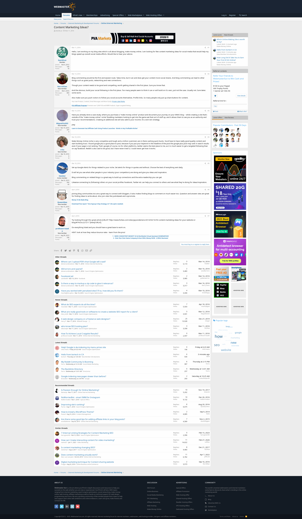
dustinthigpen (205, 421)
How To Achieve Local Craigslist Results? (79, 333)
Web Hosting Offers (154, 15)
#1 (208, 48)
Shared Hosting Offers (184, 498)
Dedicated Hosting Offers (185, 509)
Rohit (208, 414)
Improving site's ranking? (73, 404)
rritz (62, 149)
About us (235, 516)
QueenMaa (62, 202)
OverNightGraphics (67, 293)
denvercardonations (67, 264)
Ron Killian (62, 86)
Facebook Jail (67, 276)
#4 (208, 137)
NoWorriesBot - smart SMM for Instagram (80, 397)
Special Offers (118, 15)
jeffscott (207, 457)
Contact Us (212, 506)
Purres (63, 407)
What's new (77, 15)
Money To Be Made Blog (80, 200)
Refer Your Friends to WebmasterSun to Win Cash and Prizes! (228, 78)
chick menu (65, 349)
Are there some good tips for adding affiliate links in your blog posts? (93, 419)
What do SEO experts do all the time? (78, 304)
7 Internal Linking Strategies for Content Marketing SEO (87, 432)
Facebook (82, 279)
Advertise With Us (214, 503)
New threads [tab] (228, 35)
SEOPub (207, 328)
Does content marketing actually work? (79, 454)
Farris (63, 364)
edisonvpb (64, 329)
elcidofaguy (206, 293)
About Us (211, 496)
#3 (208, 111)
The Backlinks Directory (72, 369)
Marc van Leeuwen (67, 457)
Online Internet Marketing (93, 264)
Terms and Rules (225, 516)
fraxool (63, 414)
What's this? (243, 111)
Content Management (83, 414)
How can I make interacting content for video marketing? (88, 440)
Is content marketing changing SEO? (78, 447)
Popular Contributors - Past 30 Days (229, 125)
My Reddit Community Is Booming (77, 361)
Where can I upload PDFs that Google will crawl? (83, 261)
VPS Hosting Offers (183, 506)
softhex (207, 442)
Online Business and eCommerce (87, 464)
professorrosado (62, 229)
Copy (215, 106)
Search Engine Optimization (94, 271)
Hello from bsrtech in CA (72, 354)
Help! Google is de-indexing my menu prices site (83, 347)
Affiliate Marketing (153, 502)
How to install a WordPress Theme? (77, 411)
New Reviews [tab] (229, 117)
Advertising (105, 15)
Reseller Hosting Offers (184, 502)
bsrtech (63, 357)
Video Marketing (82, 442)
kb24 (208, 356)
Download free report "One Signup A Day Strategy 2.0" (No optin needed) (97, 204)
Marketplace (212, 510)
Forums (66, 15)
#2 (208, 74)
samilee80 (64, 279)
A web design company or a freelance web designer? (85, 319)
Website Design (82, 321)
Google (87, 379)
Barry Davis (206, 285)
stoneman (64, 450)
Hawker (62, 176)
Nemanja (64, 392)
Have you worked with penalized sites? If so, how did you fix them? (92, 290)
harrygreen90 (65, 435)
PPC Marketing (152, 498)
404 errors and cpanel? (72, 268)
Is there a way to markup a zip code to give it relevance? (87, 283)
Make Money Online (224, 46)
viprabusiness (205, 407)
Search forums (68, 19)
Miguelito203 (62, 123)
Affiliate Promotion (182, 491)
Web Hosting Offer (182, 495)
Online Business (152, 491)
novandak (64, 307)
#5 (208, 163)
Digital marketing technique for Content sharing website (87, 462)
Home (57, 15)
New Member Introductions (91, 357)
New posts (57, 19)
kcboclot (207, 392)
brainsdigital (205, 306)
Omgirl (207, 321)
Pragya (63, 464)
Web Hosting (151, 506)
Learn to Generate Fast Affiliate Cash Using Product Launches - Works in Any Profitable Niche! (104, 128)
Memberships (92, 15)
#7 (208, 216)
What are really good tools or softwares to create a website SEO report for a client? (99, 311)
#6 (208, 190)
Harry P (63, 321)
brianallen (64, 379)
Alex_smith (64, 314)
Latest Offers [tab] (217, 117)
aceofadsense (65, 421)
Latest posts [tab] (217, 35)
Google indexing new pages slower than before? (83, 376)
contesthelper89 (204, 378)
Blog (209, 499)
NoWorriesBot (65, 400)
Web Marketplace (135, 15)
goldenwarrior (205, 278)
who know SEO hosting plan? (74, 326)
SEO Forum (151, 488)
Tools (216, 111)
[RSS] (246, 516)
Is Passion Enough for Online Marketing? (80, 390)
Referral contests (220, 71)
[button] (84, 15)
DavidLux (59, 31)
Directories (86, 371)
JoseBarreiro (205, 271)
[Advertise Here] (238, 290)
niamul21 (64, 442)
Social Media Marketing (90, 364)
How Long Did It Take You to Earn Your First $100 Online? (230, 58)
